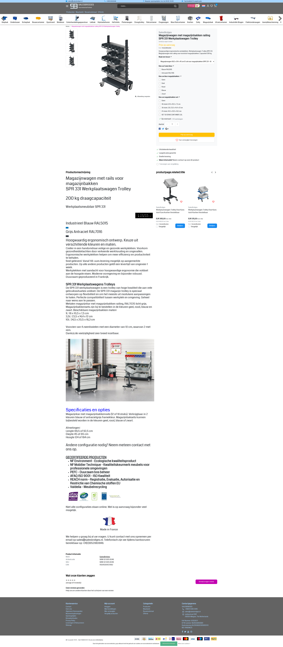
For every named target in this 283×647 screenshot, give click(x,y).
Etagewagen (164, 22)
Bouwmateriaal (91, 12)
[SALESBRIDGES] (74, 6)
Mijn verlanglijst (109, 611)
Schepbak (26, 22)
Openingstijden (71, 616)
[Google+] (166, 128)
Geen (163, 80)
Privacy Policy (70, 620)
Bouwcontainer (38, 22)
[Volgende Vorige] (215, 172)
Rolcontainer (151, 22)
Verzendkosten (166, 48)
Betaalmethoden (71, 618)
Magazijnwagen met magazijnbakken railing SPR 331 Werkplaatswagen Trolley (96, 26)
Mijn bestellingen (110, 609)
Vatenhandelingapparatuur (77, 22)
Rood (163, 87)
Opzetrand (50, 22)
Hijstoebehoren (104, 22)
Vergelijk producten (111, 613)
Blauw (164, 90)
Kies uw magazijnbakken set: (169, 97)
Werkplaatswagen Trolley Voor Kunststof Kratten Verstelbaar (202, 211)
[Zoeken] (175, 6)
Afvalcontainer (221, 22)
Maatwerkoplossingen (73, 613)
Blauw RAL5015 (167, 69)
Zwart (164, 94)
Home (67, 26)
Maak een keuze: (165, 57)
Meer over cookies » (184, 644)
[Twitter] (163, 128)
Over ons (69, 609)
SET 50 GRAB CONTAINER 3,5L (172, 115)
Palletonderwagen (253, 22)
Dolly (198, 22)
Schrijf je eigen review (165, 42)
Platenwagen (127, 22)
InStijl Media (99, 640)
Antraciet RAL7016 (168, 73)
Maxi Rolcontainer (178, 22)
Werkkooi (60, 22)
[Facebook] (160, 128)
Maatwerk (80, 12)
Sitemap (69, 625)
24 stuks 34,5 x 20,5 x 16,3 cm (171, 111)
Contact (68, 606)
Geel (163, 83)
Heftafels (116, 22)
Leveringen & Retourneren (75, 623)
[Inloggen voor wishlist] (181, 202)
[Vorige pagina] (212, 172)
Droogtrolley (139, 22)
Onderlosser (15, 22)
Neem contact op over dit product (186, 160)
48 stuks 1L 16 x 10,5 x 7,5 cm (171, 104)
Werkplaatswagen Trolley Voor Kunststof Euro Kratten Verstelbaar (170, 211)
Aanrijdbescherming (270, 22)
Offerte (101, 12)
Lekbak (92, 22)
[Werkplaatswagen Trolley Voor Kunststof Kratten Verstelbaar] (202, 191)
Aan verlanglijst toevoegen (188, 140)
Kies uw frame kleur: (166, 66)
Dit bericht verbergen (169, 644)
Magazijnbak (208, 22)
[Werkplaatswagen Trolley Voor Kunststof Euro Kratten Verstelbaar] (170, 191)
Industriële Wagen (236, 22)
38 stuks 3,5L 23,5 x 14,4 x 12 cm (172, 108)
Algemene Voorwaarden (74, 611)
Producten (70, 12)
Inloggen (107, 606)
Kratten (190, 22)
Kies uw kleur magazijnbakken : (170, 76)
